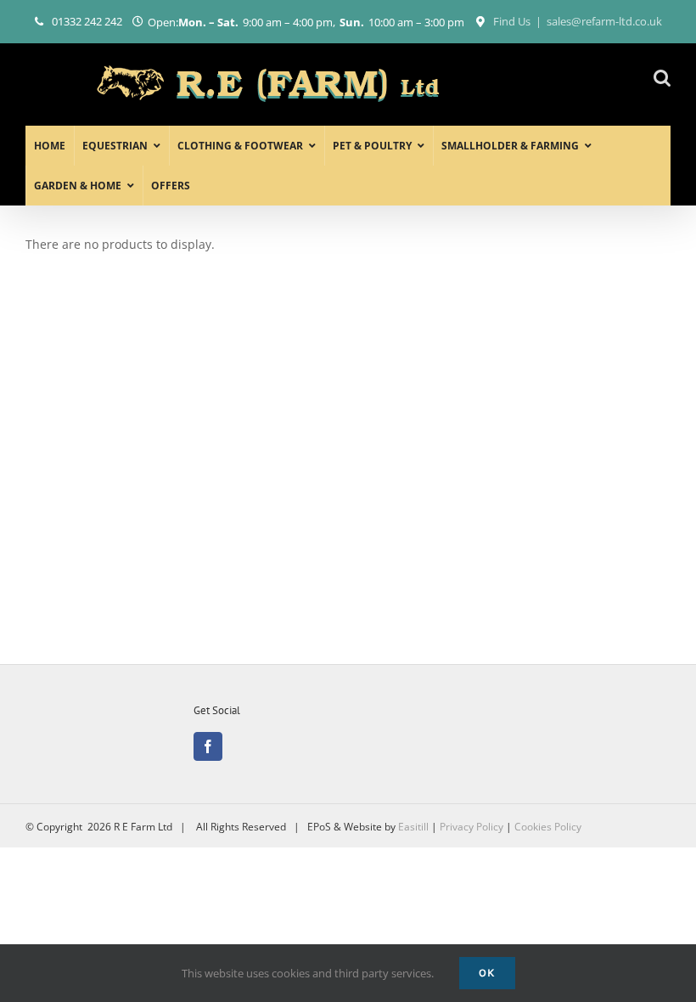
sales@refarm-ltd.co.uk (604, 21)
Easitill (413, 826)
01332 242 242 (87, 21)
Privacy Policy (471, 826)
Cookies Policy (547, 826)
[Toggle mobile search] (662, 78)
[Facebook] (208, 746)
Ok (487, 972)
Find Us (511, 21)
